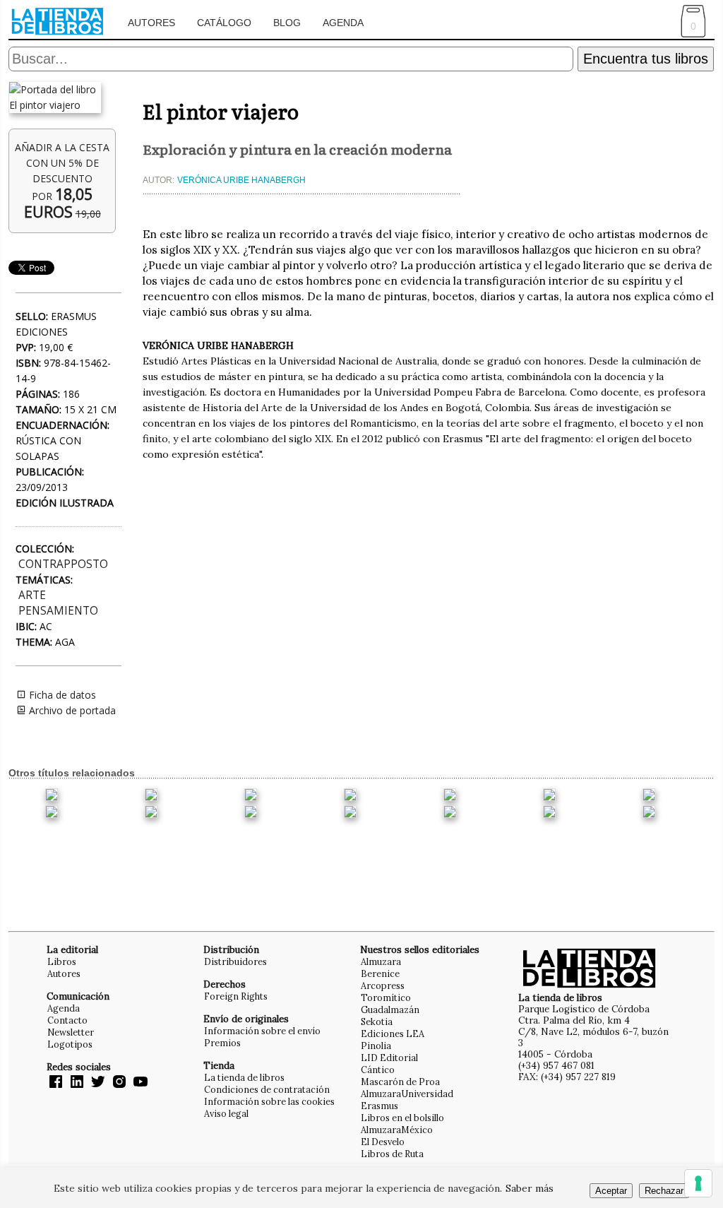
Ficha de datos (61, 694)
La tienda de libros (244, 1077)
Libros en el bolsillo (402, 1117)
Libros (61, 961)
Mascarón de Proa (400, 1081)
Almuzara (381, 961)
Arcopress (383, 985)
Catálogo (224, 22)
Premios (222, 1042)
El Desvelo (383, 1141)
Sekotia (377, 1021)
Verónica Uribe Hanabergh (241, 180)
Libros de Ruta (392, 1153)
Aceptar (611, 1190)
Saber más (530, 1188)
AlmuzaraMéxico (397, 1129)
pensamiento (58, 610)
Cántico (378, 1069)
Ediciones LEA (392, 1033)
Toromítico (386, 997)
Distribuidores (235, 961)
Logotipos (69, 1044)
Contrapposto (63, 564)
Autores (151, 22)
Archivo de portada (71, 710)
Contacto (67, 1020)
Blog (287, 22)
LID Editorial (389, 1057)
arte (32, 595)
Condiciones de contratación (267, 1089)
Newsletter (70, 1032)
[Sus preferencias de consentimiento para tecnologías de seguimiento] (698, 1183)
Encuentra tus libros (645, 58)
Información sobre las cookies (269, 1101)
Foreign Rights (236, 996)
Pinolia (376, 1045)
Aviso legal (226, 1113)
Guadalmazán (390, 1009)
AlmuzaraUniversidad (407, 1093)
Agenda (343, 22)
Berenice (380, 973)
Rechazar (664, 1190)
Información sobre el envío (262, 1030)
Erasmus (379, 1105)
